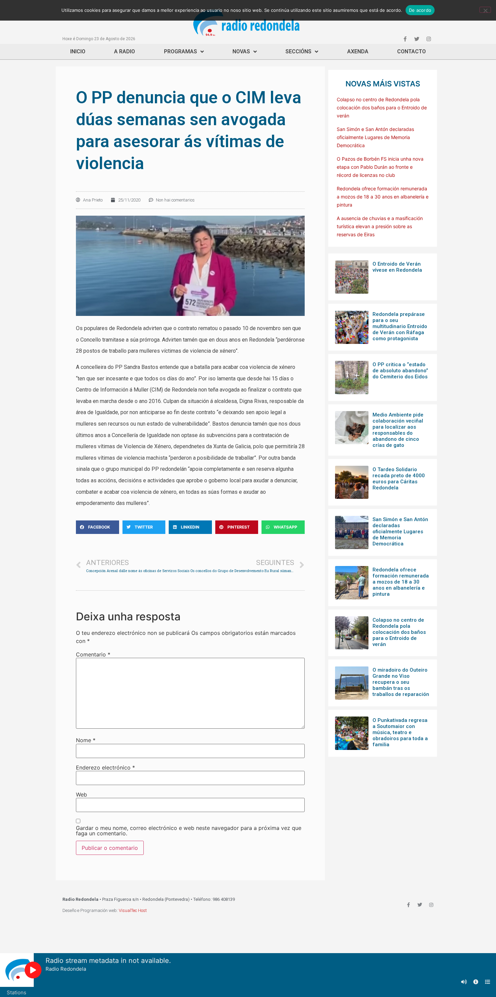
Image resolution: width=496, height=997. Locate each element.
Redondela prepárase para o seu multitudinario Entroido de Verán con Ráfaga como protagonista (400, 326)
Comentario (93, 654)
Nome (85, 740)
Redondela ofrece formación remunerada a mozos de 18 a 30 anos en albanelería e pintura (383, 197)
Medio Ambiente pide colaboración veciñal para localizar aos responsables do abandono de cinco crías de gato (398, 430)
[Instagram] (428, 39)
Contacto (411, 51)
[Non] (485, 10)
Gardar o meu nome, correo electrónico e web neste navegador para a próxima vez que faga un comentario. (188, 830)
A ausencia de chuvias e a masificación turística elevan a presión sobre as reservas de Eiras (380, 226)
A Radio (124, 51)
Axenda (357, 51)
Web (81, 794)
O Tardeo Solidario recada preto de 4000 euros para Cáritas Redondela (399, 478)
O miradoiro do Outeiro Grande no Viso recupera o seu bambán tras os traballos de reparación (401, 682)
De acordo (420, 10)
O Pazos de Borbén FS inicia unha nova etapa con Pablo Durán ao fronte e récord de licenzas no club (380, 167)
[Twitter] (417, 39)
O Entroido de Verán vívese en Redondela (397, 267)
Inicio (77, 51)
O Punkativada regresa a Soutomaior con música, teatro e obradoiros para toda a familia (400, 732)
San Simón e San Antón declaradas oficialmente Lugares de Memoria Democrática (375, 137)
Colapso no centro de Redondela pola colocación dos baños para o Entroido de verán (382, 107)
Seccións (298, 51)
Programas (180, 51)
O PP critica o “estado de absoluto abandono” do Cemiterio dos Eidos (400, 370)
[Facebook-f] (405, 39)
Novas (241, 51)
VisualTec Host (133, 910)
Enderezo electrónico (105, 767)
